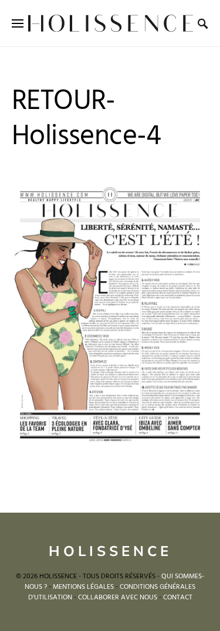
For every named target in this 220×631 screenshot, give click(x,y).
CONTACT (177, 597)
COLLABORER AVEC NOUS (117, 597)
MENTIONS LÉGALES (83, 587)
